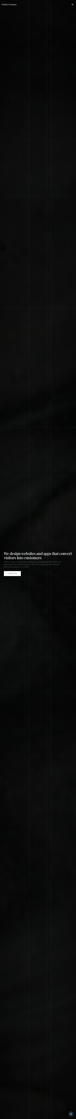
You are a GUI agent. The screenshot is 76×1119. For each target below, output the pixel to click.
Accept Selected (25, 1114)
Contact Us (12, 573)
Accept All (40, 1114)
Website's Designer (9, 4)
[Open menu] (72, 4)
